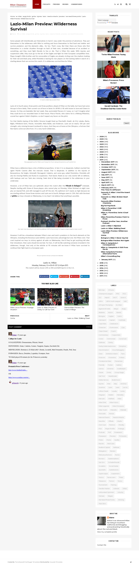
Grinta (103, 235)
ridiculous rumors (105, 455)
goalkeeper (121, 368)
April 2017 (105, 182)
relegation (103, 451)
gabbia (118, 365)
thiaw (121, 477)
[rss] (115, 4)
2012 (102, 273)
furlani (110, 365)
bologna (102, 316)
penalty (121, 425)
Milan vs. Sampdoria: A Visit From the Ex (114, 248)
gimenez (110, 368)
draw (100, 354)
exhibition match (112, 354)
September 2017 (108, 170)
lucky (122, 391)
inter (108, 384)
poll (109, 432)
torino (120, 481)
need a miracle (52, 16)
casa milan (102, 324)
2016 (102, 263)
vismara (101, 496)
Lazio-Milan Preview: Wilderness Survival (114, 232)
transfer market (104, 488)
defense (102, 342)
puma (109, 440)
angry (124, 309)
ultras (125, 488)
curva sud (122, 339)
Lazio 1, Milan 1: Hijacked (111, 226)
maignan (102, 395)
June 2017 (105, 177)
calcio (119, 316)
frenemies (118, 361)
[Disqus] (50, 358)
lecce (125, 387)
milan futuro (114, 402)
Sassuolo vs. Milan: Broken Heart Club (114, 198)
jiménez (123, 384)
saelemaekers (113, 458)
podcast (102, 432)
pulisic (101, 440)
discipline (122, 346)
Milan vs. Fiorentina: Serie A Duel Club (114, 213)
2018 (102, 157)
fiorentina (112, 357)
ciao (123, 327)
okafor (119, 421)
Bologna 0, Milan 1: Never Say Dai (114, 238)
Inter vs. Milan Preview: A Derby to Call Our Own (46, 309)
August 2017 (106, 172)
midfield (111, 398)
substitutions (113, 470)
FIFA (117, 294)
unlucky (120, 492)
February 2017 (107, 188)
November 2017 (108, 164)
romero (102, 458)
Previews (56, 4)
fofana (121, 357)
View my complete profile (107, 532)
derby (110, 342)
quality (116, 440)
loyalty (114, 391)
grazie (101, 372)
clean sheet (103, 331)
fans (122, 354)
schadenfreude (113, 462)
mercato (102, 398)
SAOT (115, 297)
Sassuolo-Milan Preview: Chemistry (111, 202)
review (112, 451)
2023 (102, 144)
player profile (110, 428)
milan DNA (102, 402)
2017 (102, 160)
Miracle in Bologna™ (74, 186)
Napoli (107, 297)
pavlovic (112, 425)
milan (119, 398)
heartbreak (112, 376)
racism (101, 443)
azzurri (110, 312)
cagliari (111, 316)
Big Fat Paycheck (108, 206)
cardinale (121, 320)
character (102, 327)
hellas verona (103, 380)
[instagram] (121, 4)
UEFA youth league (113, 301)
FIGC (124, 294)
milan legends (104, 406)
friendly (101, 365)
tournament (103, 485)
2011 (101, 276)
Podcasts (46, 4)
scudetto (102, 466)
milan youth (103, 410)
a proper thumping (105, 305)
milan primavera (118, 406)
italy (115, 384)
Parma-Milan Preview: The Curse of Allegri (74, 309)
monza (111, 413)
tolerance (102, 481)
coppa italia (116, 335)
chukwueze (113, 327)
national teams (104, 417)
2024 (102, 142)
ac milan (19, 16)
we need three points (73, 16)
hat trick (102, 376)
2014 (102, 268)
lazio (44, 16)
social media (113, 466)
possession (118, 432)
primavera (122, 436)
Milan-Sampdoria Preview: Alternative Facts (111, 253)
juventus (102, 387)
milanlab (123, 410)
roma (117, 455)
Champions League (106, 294)
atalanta (102, 312)
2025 (102, 139)
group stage (119, 372)
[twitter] (118, 4)
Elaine (111, 518)
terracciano (111, 477)
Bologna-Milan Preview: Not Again (115, 240)
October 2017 (107, 167)
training (113, 485)
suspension (115, 473)
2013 (102, 271)
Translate (114, 23)
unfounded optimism (106, 492)
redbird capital (104, 447)
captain (112, 320)
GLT (100, 297)
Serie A (123, 297)
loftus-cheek (103, 391)
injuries (39, 16)
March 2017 (106, 185)
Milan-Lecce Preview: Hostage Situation (22, 309)
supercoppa (103, 473)
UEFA (101, 301)
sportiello (102, 470)
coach (113, 331)
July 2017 (105, 175)
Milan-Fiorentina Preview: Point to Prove (115, 218)
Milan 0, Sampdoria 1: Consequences (109, 244)
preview (62, 16)
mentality (120, 395)
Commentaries (76, 4)
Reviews (65, 4)
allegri (116, 309)
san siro (102, 462)
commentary (103, 335)
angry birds (27, 16)
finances (102, 357)
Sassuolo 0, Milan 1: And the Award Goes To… (115, 193)
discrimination (104, 350)
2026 (102, 137)
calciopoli (102, 320)
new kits (102, 421)
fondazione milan (105, 361)
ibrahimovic (116, 380)
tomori (111, 481)
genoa (101, 368)
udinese (116, 488)
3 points (111, 290)
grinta (34, 16)
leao (117, 387)
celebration (114, 324)
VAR (125, 301)
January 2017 (107, 260)
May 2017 (105, 180)
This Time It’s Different (111, 190)
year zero (102, 503)
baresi (119, 312)
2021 (102, 149)
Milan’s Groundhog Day (110, 256)
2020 (102, 152)
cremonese (111, 339)
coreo (101, 339)
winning (121, 500)
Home (37, 4)
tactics (101, 477)
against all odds (104, 309)
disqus (88, 327)
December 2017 (108, 162)
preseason (102, 436)
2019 (102, 155)
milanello (113, 410)
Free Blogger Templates (31, 562)
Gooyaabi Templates (56, 562)
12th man (102, 290)
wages (110, 496)
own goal (102, 425)
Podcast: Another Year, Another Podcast (114, 222)
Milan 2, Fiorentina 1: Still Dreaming (111, 209)
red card (110, 443)
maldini (110, 395)
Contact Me (101, 545)
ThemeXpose (19, 562)
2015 (102, 266)
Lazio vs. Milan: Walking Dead (113, 228)
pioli (100, 428)
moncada (102, 413)
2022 (102, 147)
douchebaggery (118, 350)
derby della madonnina (107, 346)
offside (110, 421)
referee (116, 447)
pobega (121, 428)
